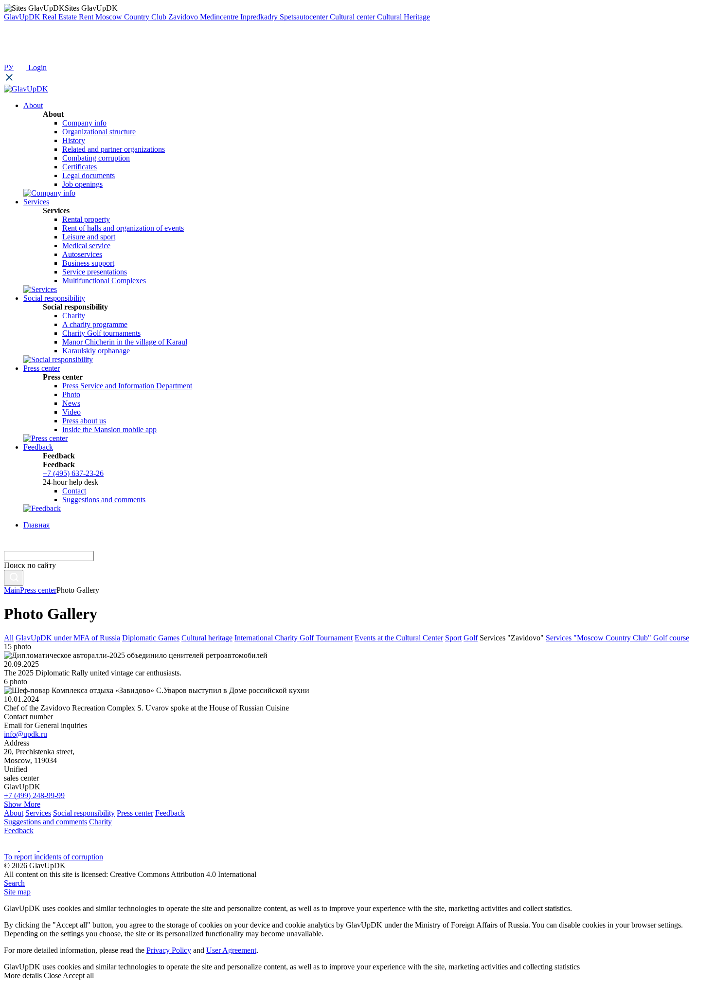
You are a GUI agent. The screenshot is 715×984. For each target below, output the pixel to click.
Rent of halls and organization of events (123, 228)
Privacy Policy (168, 950)
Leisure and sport (88, 237)
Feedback (170, 813)
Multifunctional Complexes (104, 280)
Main (12, 590)
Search (14, 883)
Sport (453, 638)
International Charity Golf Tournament (293, 638)
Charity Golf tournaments (101, 333)
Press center (38, 590)
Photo (71, 394)
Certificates (79, 167)
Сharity (73, 315)
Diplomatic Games (150, 638)
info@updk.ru (25, 734)
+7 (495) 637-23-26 (73, 473)
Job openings (82, 184)
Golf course (671, 638)
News (71, 403)
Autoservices (82, 254)
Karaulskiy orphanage (96, 350)
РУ (9, 67)
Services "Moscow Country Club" (599, 638)
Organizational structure (99, 132)
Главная (36, 525)
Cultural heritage (206, 638)
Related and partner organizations (113, 149)
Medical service (86, 245)
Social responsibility (84, 813)
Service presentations (94, 272)
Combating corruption (96, 158)
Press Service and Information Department (127, 386)
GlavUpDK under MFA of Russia (68, 638)
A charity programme (94, 324)
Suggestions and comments (103, 499)
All (9, 638)
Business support (88, 263)
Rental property (86, 219)
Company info (84, 123)
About (13, 813)
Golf (471, 638)
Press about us (84, 421)
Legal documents (88, 175)
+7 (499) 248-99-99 (34, 795)
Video (71, 412)
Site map (17, 892)
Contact (74, 491)
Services (38, 813)
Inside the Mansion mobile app (109, 429)
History (73, 140)
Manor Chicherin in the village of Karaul (124, 342)
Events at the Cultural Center (399, 638)
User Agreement (231, 950)
